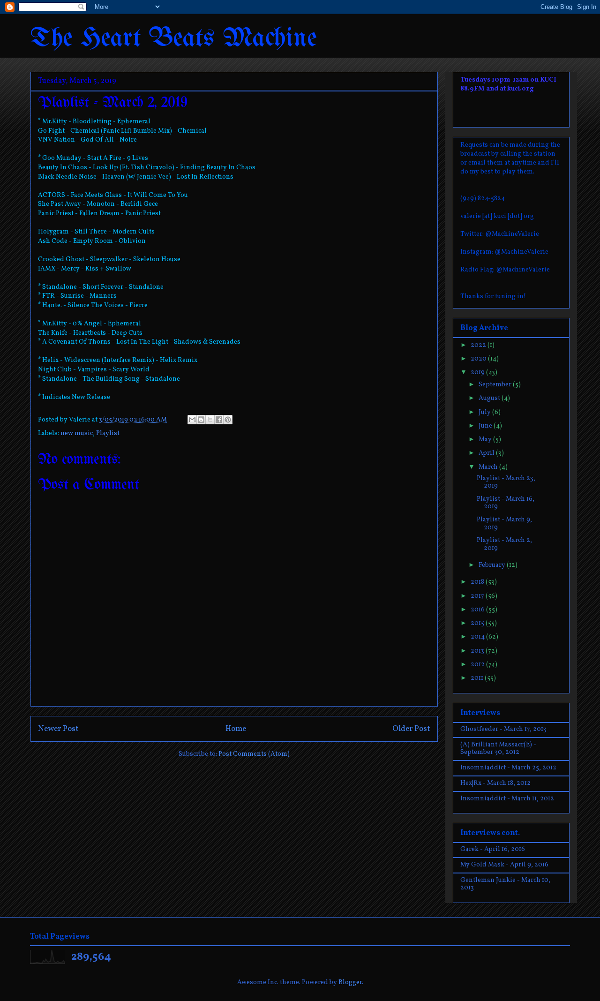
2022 (479, 345)
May (486, 439)
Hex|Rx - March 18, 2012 (495, 783)
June (486, 425)
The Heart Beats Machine (173, 38)
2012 (478, 664)
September (496, 384)
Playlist (108, 433)
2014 (478, 636)
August (490, 398)
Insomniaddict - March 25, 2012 (508, 767)
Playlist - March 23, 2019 (506, 482)
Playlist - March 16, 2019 (505, 503)
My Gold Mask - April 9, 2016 (504, 864)
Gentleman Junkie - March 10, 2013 (505, 884)
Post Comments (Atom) (254, 754)
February (493, 565)
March (489, 467)
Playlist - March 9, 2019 (504, 523)
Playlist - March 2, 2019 (504, 544)
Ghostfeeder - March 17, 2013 (503, 729)
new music (76, 433)
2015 (478, 623)
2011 (478, 678)
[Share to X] (210, 419)
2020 (479, 358)
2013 (478, 651)
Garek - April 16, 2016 (492, 849)
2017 (478, 596)
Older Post (411, 728)
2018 (478, 582)
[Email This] (192, 419)
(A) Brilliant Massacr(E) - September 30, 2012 (498, 748)
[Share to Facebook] (219, 419)
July (485, 412)
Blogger (350, 982)
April (487, 453)
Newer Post (58, 728)
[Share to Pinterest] (227, 419)
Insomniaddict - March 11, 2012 (507, 798)
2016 (478, 609)
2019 (478, 372)
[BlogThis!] (201, 419)
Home (235, 728)
